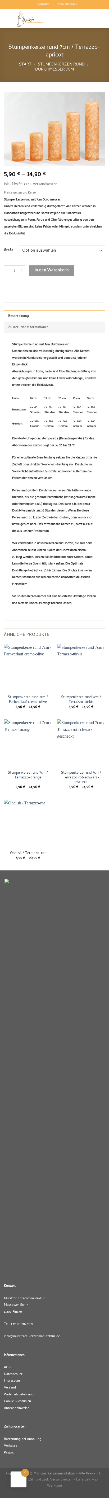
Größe (8, 250)
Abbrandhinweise (16, 1408)
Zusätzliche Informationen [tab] (28, 327)
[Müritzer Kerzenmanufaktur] (30, 18)
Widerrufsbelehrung (19, 1395)
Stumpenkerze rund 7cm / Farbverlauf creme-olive (28, 699)
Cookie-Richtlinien (17, 1401)
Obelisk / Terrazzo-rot (28, 853)
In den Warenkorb (52, 270)
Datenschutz (13, 1374)
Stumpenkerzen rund (61, 64)
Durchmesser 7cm (54, 69)
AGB (7, 1367)
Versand (10, 1388)
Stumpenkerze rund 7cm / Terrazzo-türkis (81, 699)
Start (25, 64)
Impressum (12, 1381)
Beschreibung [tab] (18, 316)
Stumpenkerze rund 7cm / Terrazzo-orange (28, 775)
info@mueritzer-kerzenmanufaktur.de (32, 1336)
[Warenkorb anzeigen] (102, 18)
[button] (64, 18)
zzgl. (28, 184)
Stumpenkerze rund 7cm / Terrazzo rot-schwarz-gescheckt (81, 778)
